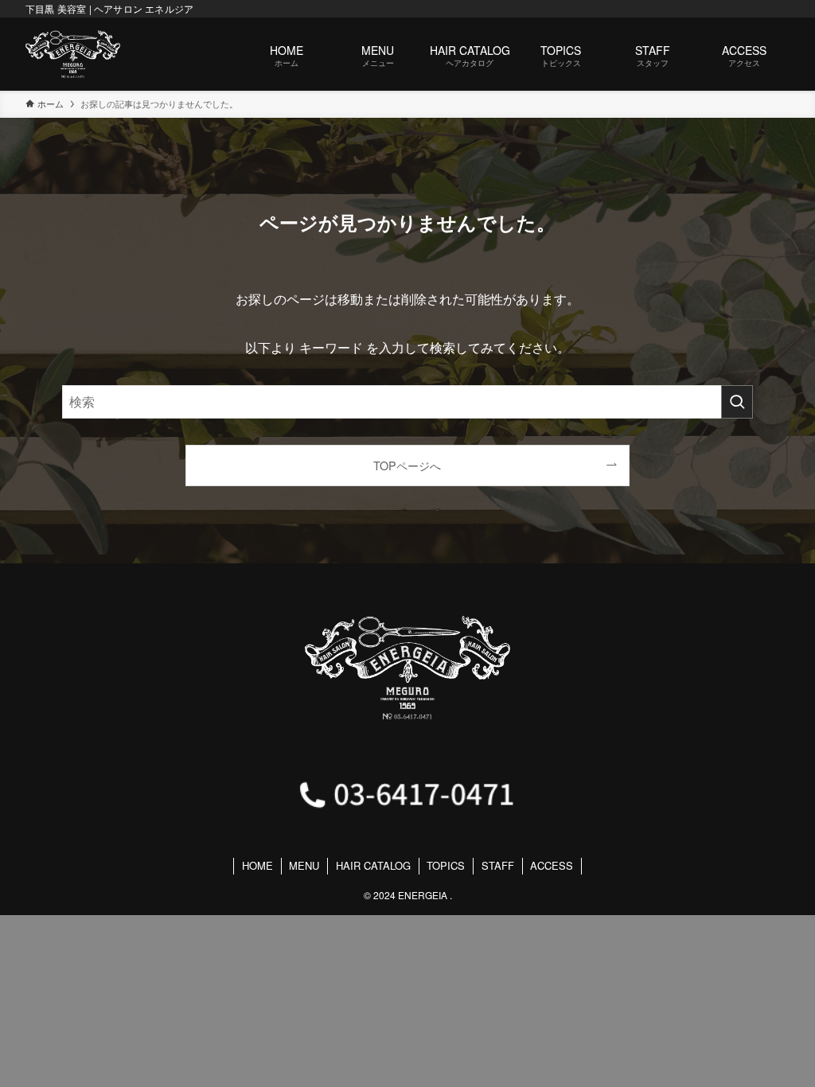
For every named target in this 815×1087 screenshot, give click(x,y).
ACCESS (551, 865)
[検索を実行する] (737, 402)
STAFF (498, 865)
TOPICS (446, 865)
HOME (257, 865)
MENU (304, 865)
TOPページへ (407, 465)
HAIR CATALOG (373, 865)
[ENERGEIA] (72, 54)
